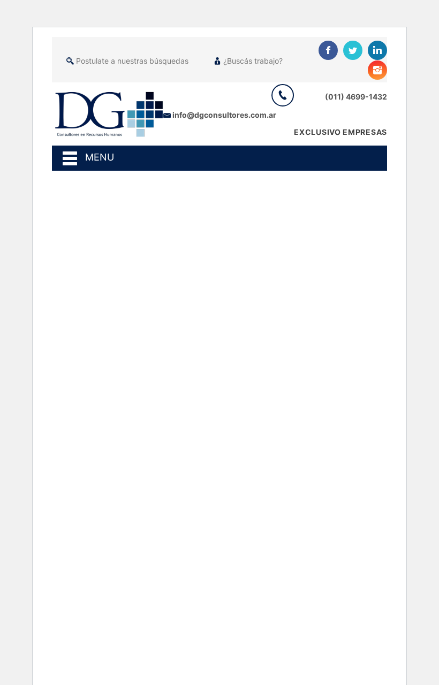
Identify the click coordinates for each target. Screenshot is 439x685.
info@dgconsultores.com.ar (224, 114)
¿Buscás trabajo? (253, 60)
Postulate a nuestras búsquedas (132, 60)
